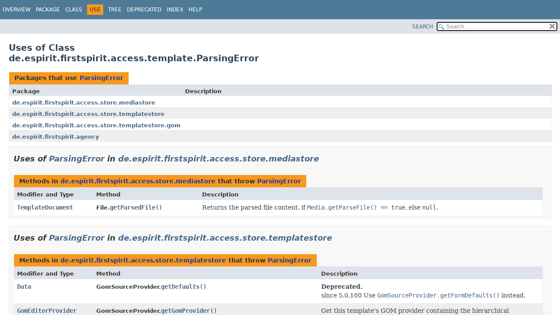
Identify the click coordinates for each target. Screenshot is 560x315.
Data (24, 286)
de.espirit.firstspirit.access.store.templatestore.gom (96, 125)
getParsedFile (132, 207)
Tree (115, 10)
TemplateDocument (45, 207)
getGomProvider (185, 310)
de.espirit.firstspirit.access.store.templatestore (88, 114)
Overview (17, 10)
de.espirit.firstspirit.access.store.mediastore (83, 102)
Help (195, 10)
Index (175, 10)
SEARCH (422, 27)
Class (73, 10)
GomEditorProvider (47, 310)
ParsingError (101, 77)
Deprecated (144, 10)
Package (48, 10)
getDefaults (180, 286)
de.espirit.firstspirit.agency (55, 136)
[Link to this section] (325, 158)
